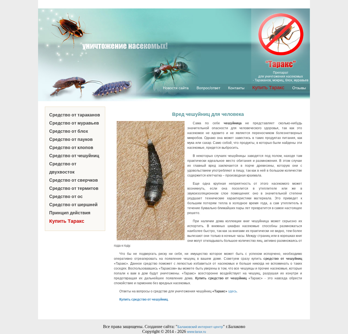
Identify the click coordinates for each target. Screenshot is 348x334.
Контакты (236, 88)
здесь (232, 291)
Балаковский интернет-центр (200, 327)
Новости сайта (176, 88)
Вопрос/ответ (208, 88)
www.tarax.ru (196, 332)
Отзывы (299, 88)
